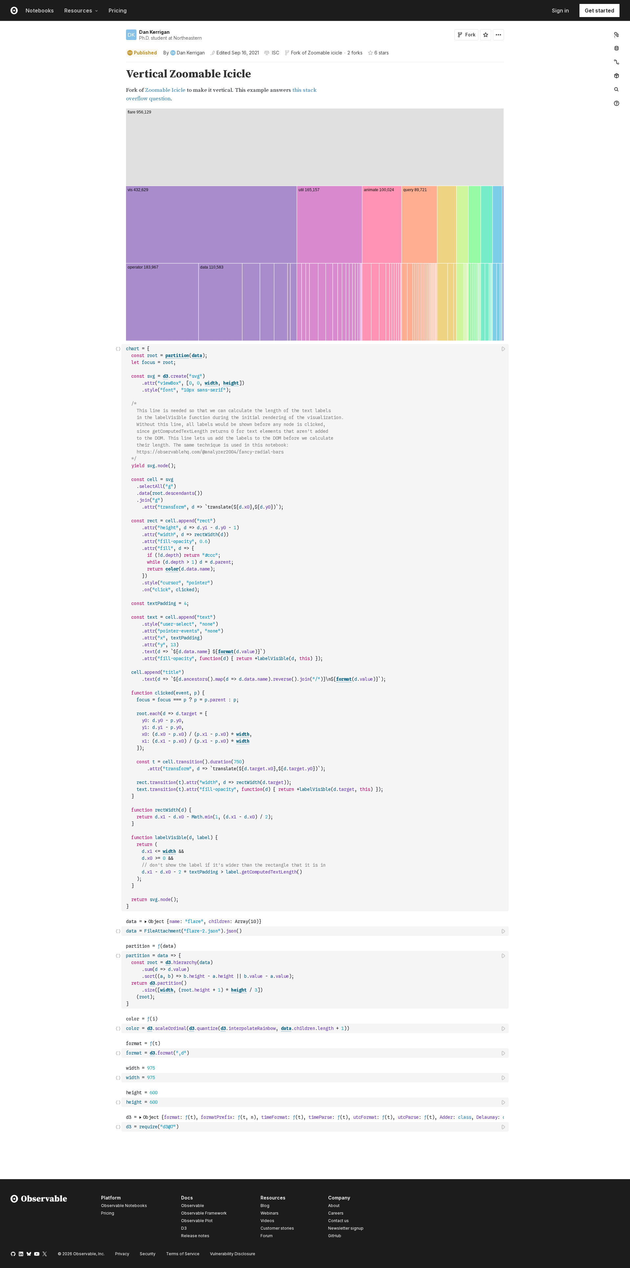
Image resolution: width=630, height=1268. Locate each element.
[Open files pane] (616, 34)
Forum (267, 1235)
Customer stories (277, 1228)
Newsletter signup (346, 1228)
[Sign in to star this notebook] (485, 34)
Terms (183, 1253)
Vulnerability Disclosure (232, 1253)
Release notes (195, 1235)
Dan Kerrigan (154, 32)
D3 (184, 1228)
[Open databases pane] (616, 48)
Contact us (338, 1220)
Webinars (270, 1213)
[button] (118, 65)
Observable (192, 1205)
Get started (599, 10)
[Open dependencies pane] (616, 75)
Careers (336, 1213)
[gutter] (61, 85)
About (334, 1205)
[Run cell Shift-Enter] (504, 348)
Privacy (122, 1253)
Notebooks (40, 10)
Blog (265, 1205)
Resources (78, 10)
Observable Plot (197, 1220)
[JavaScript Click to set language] (118, 627)
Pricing (118, 10)
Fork (470, 34)
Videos (267, 1220)
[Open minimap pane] (616, 62)
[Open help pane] (616, 103)
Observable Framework (204, 1213)
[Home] (38, 1218)
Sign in (560, 10)
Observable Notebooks (124, 1205)
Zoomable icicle (325, 52)
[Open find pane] (616, 89)
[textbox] (316, 627)
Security (148, 1253)
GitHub (334, 1235)
